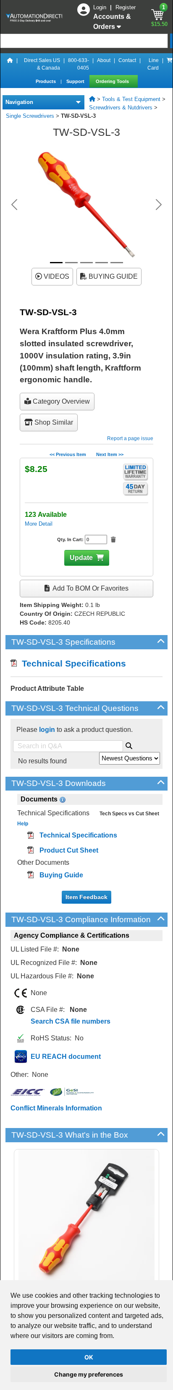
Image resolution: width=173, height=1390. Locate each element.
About (103, 60)
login (47, 729)
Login (100, 7)
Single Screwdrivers (30, 116)
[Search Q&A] (129, 744)
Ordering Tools (113, 81)
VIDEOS (55, 276)
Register (125, 7)
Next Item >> (109, 454)
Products (46, 81)
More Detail (38, 524)
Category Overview (60, 401)
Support (76, 81)
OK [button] (88, 1357)
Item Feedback (86, 897)
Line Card (153, 64)
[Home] (10, 64)
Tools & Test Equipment (131, 99)
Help (22, 824)
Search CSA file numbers (70, 1021)
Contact (127, 60)
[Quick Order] (170, 64)
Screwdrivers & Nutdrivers (120, 107)
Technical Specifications (71, 663)
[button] (14, 204)
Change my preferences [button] (88, 1374)
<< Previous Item (68, 454)
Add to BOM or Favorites (89, 588)
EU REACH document (66, 1056)
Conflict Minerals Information (56, 1108)
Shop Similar (53, 422)
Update (81, 557)
